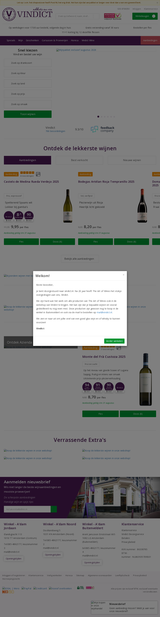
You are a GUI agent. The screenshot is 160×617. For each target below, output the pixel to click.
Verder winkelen (114, 340)
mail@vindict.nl (104, 312)
